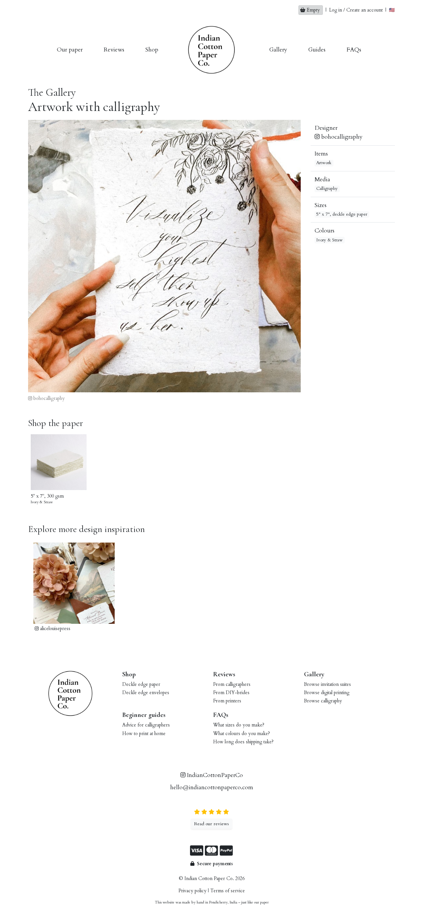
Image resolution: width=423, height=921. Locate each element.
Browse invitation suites (327, 684)
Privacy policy (192, 891)
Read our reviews (211, 824)
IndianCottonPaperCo (214, 775)
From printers (227, 701)
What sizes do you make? (238, 725)
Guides (317, 49)
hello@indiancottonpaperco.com (211, 787)
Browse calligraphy (323, 701)
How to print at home (144, 733)
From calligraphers (231, 684)
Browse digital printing (326, 693)
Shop (151, 49)
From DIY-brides (231, 693)
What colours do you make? (241, 733)
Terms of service (227, 891)
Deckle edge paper (141, 684)
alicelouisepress (54, 628)
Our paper (70, 49)
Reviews (114, 49)
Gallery (278, 49)
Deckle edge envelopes (145, 693)
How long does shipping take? (243, 742)
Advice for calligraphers (146, 725)
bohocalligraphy (48, 398)
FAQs (354, 49)
